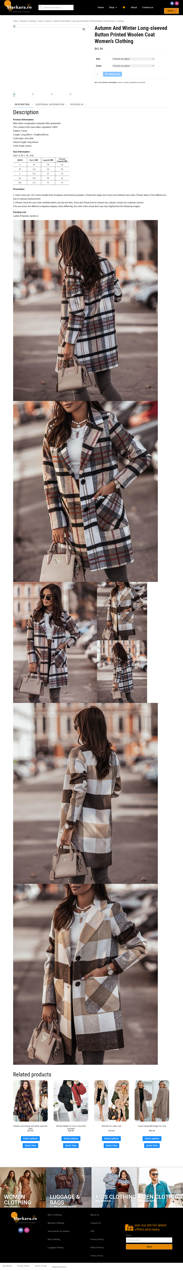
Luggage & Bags (56, 1247)
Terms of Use (96, 1256)
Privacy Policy (97, 1239)
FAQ (92, 1231)
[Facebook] (172, 3)
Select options (30, 1138)
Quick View (30, 1145)
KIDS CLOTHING (116, 1197)
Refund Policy (97, 1247)
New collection (12, 1206)
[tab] (23, 104)
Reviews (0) (76, 104)
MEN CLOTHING (161, 1197)
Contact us (147, 7)
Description (22, 104)
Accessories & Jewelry (59, 1231)
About (134, 7)
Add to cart (114, 74)
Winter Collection (138, 82)
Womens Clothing (28, 21)
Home (101, 7)
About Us (94, 1215)
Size (98, 59)
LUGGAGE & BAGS (65, 1200)
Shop (111, 7)
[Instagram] (177, 3)
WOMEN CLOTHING (17, 1200)
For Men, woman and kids (63, 1206)
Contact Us (95, 1223)
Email (128, 1235)
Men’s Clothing (55, 1215)
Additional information (49, 104)
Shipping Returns (59, 1267)
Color (99, 66)
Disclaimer (7, 1266)
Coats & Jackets (44, 21)
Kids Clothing (54, 1239)
